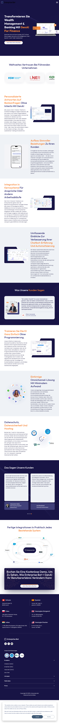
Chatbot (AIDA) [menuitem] (8, 664)
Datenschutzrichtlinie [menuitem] (29, 695)
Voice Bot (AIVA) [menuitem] (9, 669)
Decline (49, 716)
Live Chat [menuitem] (6, 672)
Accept (37, 716)
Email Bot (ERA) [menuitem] (8, 667)
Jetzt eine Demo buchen (13, 42)
